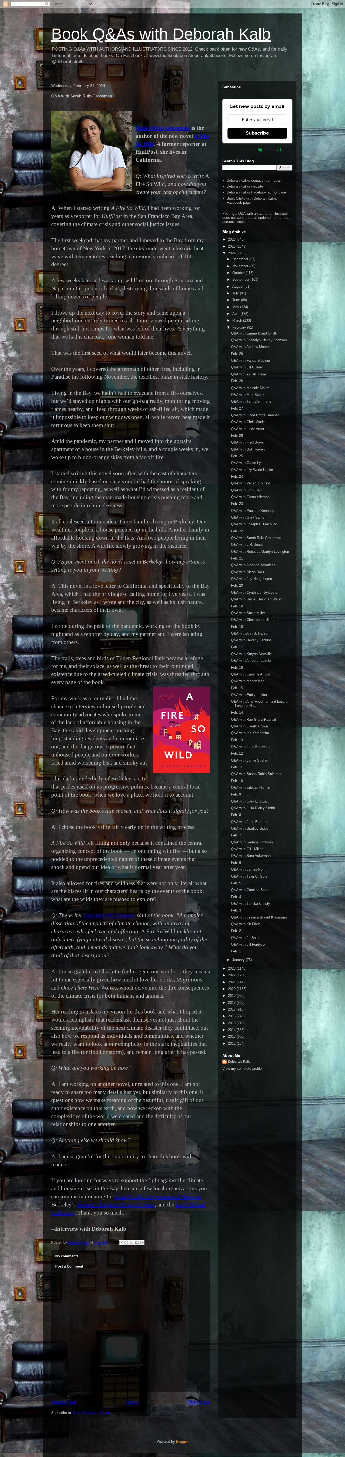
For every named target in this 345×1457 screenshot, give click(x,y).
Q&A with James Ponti (248, 869)
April (236, 314)
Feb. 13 (237, 740)
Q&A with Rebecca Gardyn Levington (260, 552)
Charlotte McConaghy (109, 915)
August (238, 286)
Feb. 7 (236, 835)
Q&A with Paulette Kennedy (252, 511)
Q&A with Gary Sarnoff (249, 517)
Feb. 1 (236, 951)
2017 (232, 1009)
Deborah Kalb (239, 1062)
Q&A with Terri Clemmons (251, 401)
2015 (232, 1023)
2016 (232, 1016)
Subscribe (257, 133)
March (237, 320)
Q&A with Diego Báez (248, 572)
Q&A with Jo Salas (245, 938)
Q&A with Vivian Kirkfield (250, 483)
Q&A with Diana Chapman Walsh (256, 599)
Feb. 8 (236, 815)
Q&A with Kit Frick (245, 924)
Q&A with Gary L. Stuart (250, 801)
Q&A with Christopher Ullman (253, 620)
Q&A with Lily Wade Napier (252, 470)
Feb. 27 (237, 408)
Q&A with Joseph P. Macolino (254, 524)
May (236, 307)
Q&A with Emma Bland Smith (254, 333)
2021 (232, 982)
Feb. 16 (237, 668)
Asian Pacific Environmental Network (157, 1196)
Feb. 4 (236, 897)
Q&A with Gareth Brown (249, 726)
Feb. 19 (237, 606)
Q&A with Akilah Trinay (249, 374)
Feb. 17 (237, 647)
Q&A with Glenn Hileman (250, 497)
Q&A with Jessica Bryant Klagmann (259, 917)
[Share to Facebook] (136, 1242)
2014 (232, 1030)
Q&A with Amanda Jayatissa (253, 565)
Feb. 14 (237, 712)
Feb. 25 (237, 456)
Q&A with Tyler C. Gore (249, 876)
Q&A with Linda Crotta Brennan (255, 415)
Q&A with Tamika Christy (250, 904)
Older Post (198, 1402)
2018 (232, 1003)
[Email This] (121, 1242)
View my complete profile (242, 1069)
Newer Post (63, 1402)
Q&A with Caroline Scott (250, 890)
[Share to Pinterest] (141, 1242)
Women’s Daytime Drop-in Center (116, 1204)
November (240, 266)
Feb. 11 (237, 767)
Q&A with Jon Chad (246, 490)
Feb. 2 (236, 931)
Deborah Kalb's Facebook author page (256, 192)
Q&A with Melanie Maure (250, 388)
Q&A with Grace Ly (246, 463)
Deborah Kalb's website (245, 186)
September (241, 279)
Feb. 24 (237, 476)
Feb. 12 (237, 753)
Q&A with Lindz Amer (247, 429)
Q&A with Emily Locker (249, 695)
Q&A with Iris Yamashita (250, 733)
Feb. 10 (237, 781)
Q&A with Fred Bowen (248, 442)
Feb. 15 (237, 688)
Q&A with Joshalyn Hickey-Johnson (259, 340)
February (239, 327)
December (240, 259)
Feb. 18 (237, 627)
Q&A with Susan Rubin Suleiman (256, 774)
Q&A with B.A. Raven (248, 449)
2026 (232, 239)
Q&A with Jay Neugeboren (251, 579)
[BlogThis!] (126, 1242)
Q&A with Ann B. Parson (250, 633)
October (239, 273)
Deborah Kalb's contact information (254, 180)
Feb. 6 (236, 863)
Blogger (182, 1442)
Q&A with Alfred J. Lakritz (251, 661)
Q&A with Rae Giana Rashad (253, 719)
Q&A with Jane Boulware (250, 747)
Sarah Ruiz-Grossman (163, 128)
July (236, 293)
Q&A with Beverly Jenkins (251, 640)
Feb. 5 (236, 883)
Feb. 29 (237, 354)
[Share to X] (131, 1242)
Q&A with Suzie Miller (248, 613)
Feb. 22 (237, 531)
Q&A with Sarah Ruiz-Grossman (256, 538)
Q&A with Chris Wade (248, 422)
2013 (232, 1036)
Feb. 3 (236, 910)
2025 (232, 246)
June (236, 300)
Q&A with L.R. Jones (247, 545)
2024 (232, 253)
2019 (232, 996)
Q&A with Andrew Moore (250, 347)
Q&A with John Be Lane (249, 822)
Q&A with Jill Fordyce (248, 944)
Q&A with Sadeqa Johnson (252, 842)
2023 (232, 968)
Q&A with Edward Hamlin (250, 788)
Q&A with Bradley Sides (249, 828)
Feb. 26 (237, 436)
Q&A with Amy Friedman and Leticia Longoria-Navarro (259, 703)
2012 (232, 1043)
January (239, 960)
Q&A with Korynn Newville (251, 654)
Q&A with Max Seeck (247, 395)
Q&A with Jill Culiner (247, 367)
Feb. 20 (237, 585)
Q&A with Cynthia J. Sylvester (254, 592)
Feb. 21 (237, 558)
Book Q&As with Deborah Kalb (161, 34)
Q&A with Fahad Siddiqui (250, 360)
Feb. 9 (236, 794)
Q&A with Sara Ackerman (251, 856)
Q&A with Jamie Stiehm (249, 760)
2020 (232, 989)
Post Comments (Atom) (91, 1413)
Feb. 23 (237, 504)
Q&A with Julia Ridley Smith (253, 808)
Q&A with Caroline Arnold (250, 674)
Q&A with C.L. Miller (247, 849)
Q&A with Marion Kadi (248, 681)
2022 (232, 975)
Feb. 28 (237, 381)
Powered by (244, 149)
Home (131, 1402)
